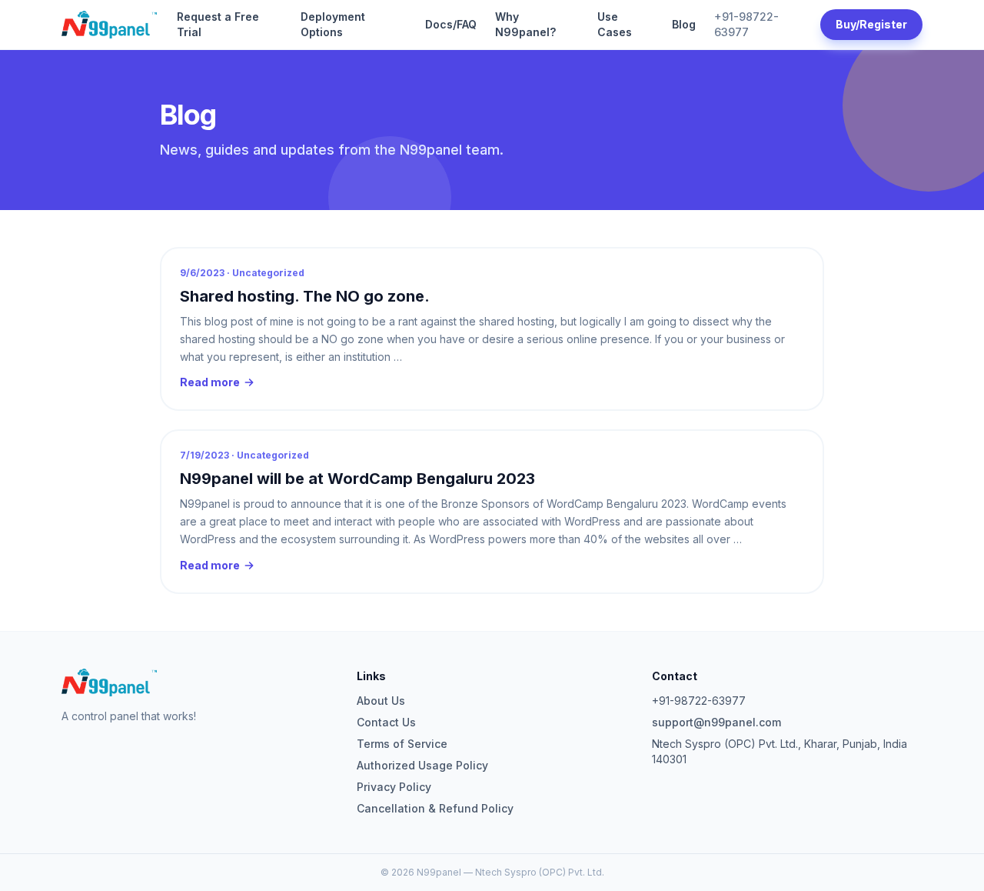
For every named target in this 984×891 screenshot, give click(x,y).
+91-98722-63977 (746, 24)
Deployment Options (333, 24)
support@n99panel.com (716, 722)
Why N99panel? (525, 24)
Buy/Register (871, 24)
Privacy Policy (394, 786)
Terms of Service (402, 743)
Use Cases (614, 24)
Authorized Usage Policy (422, 765)
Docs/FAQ (451, 24)
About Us (381, 700)
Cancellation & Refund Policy (435, 808)
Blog (684, 24)
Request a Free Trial (218, 24)
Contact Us (386, 722)
